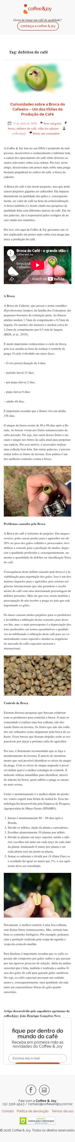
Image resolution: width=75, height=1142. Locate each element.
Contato (8, 1111)
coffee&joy (19, 133)
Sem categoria (52, 123)
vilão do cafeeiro (48, 128)
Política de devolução (33, 1111)
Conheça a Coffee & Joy (38, 26)
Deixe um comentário (46, 133)
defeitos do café (26, 128)
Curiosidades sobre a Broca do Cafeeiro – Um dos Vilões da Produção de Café (37, 109)
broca (11, 128)
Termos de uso (62, 1111)
